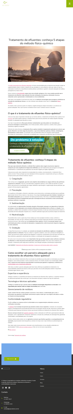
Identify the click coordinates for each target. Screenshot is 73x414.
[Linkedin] (9, 387)
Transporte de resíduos (20, 335)
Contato (42, 386)
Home (34, 22)
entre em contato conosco (25, 327)
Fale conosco (10, 359)
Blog (41, 383)
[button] (56, 379)
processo (10, 118)
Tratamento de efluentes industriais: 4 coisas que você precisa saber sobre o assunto (37, 245)
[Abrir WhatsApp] (69, 410)
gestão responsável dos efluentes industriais (20, 85)
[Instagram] (51, 4)
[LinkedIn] (58, 4)
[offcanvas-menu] (70, 3)
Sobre (41, 376)
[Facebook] (55, 4)
